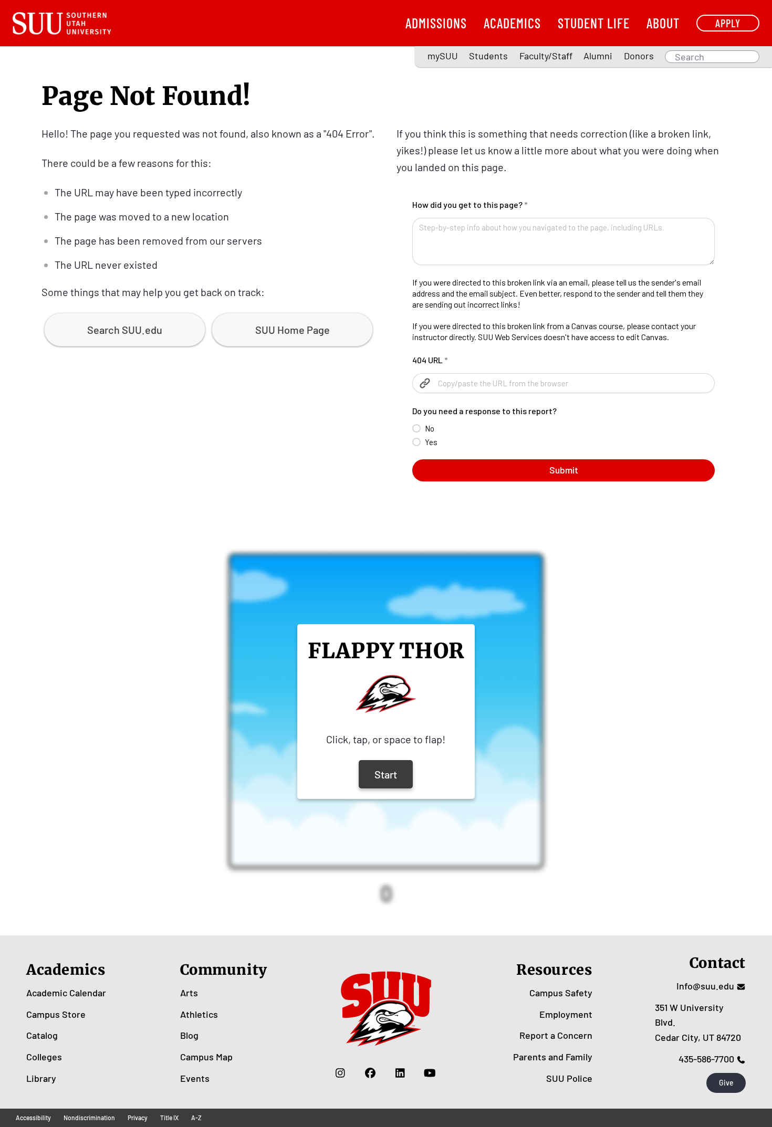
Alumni (597, 55)
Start (385, 774)
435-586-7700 (706, 1059)
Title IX (169, 1117)
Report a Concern (555, 1035)
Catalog (42, 1035)
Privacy (138, 1117)
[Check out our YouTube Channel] (429, 1073)
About (663, 23)
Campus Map (206, 1056)
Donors (639, 55)
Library (41, 1078)
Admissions (436, 23)
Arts (189, 992)
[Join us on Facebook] (370, 1073)
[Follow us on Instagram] (340, 1073)
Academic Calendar (66, 992)
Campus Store (56, 1014)
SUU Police (569, 1078)
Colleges (44, 1056)
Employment (565, 1014)
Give (726, 1082)
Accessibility (33, 1117)
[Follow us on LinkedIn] (399, 1073)
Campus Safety (560, 992)
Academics (512, 23)
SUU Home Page (292, 329)
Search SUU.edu (124, 329)
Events (195, 1078)
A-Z (196, 1117)
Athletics (199, 1014)
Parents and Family (552, 1056)
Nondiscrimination (89, 1117)
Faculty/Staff (545, 55)
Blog (189, 1035)
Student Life (594, 23)
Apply (727, 22)
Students (488, 55)
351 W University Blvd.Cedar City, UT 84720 (698, 1023)
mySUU (442, 55)
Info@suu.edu (705, 986)
